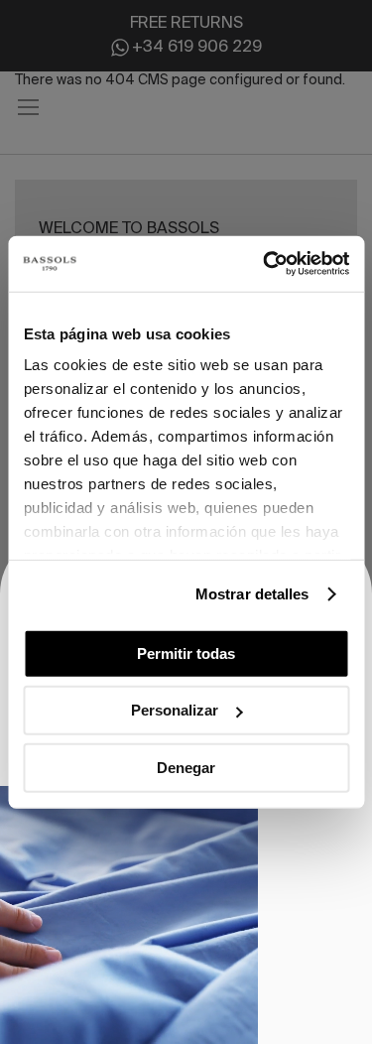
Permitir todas (186, 652)
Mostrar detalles (252, 594)
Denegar (186, 766)
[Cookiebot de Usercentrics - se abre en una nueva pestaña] (265, 264)
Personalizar (174, 710)
